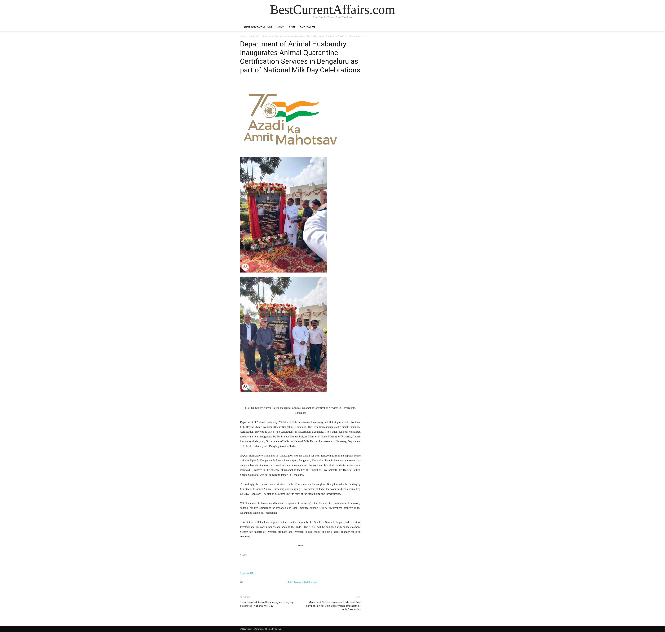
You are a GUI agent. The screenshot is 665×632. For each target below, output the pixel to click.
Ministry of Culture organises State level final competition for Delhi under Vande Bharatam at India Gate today (333, 606)
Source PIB (247, 573)
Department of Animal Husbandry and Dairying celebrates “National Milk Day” (266, 604)
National (254, 36)
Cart (292, 26)
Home (243, 36)
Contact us (307, 26)
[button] (421, 27)
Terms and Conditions (257, 26)
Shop (280, 26)
